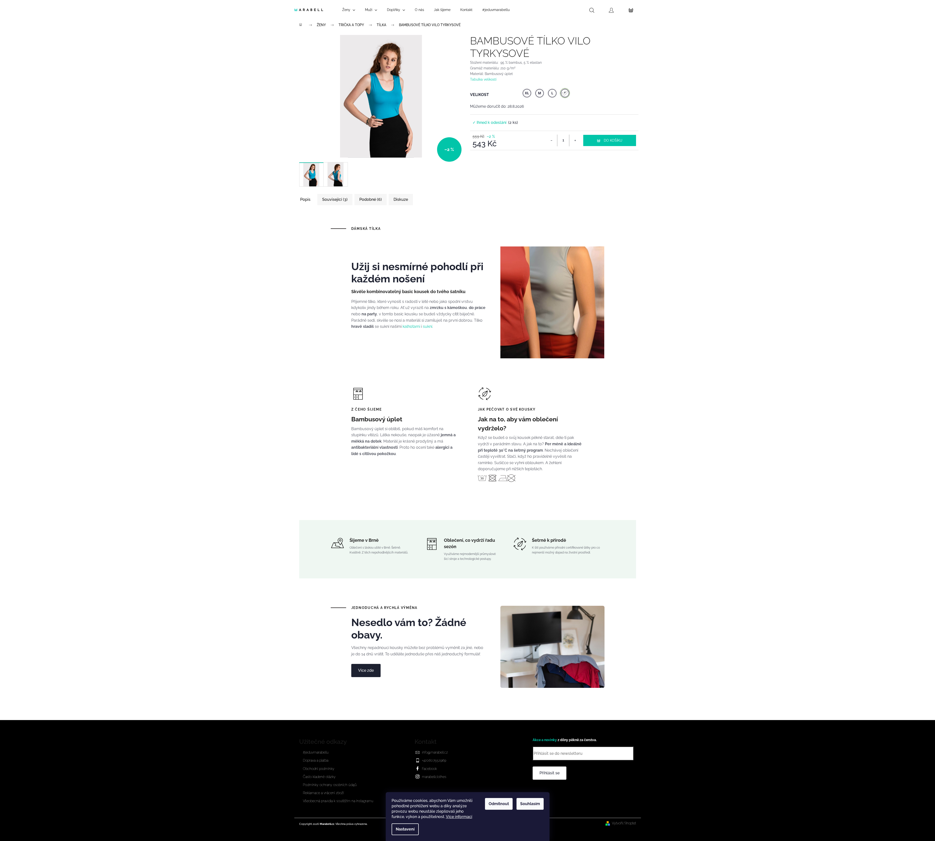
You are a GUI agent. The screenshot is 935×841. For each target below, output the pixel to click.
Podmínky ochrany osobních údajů (330, 785)
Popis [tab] (305, 199)
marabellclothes (434, 777)
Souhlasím (530, 803)
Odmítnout (499, 803)
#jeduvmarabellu (316, 752)
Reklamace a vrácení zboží (323, 793)
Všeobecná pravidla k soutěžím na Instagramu (338, 801)
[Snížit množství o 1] (551, 140)
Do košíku (613, 140)
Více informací (459, 816)
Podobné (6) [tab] (370, 199)
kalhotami (411, 326)
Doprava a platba (315, 760)
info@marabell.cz (435, 752)
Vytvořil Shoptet (624, 823)
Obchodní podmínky (318, 769)
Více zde (366, 670)
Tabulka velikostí (483, 79)
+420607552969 (434, 760)
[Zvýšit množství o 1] (575, 140)
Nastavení (405, 829)
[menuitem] (348, 10)
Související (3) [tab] (335, 199)
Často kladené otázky (319, 777)
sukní (427, 326)
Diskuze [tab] (401, 199)
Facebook (429, 769)
